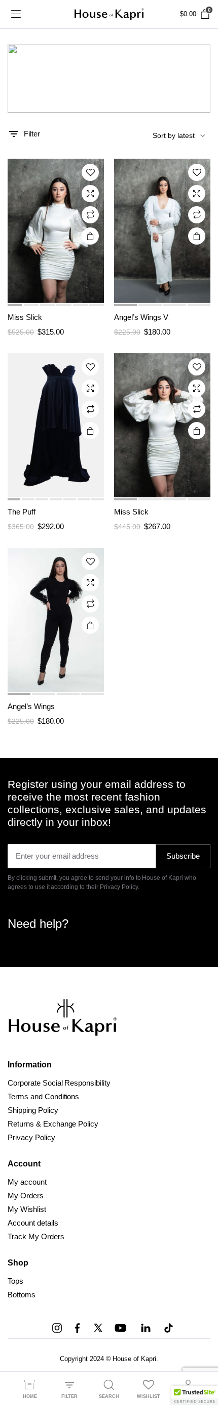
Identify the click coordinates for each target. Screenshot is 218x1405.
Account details (33, 1223)
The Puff (21, 511)
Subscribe (183, 856)
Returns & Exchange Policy (53, 1123)
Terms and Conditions (43, 1096)
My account (27, 1182)
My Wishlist (27, 1209)
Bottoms (21, 1294)
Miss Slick (25, 317)
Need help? (38, 923)
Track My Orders (36, 1236)
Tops (15, 1281)
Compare (90, 214)
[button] (90, 172)
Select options (90, 236)
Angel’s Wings (31, 706)
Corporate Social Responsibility (59, 1083)
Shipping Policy (33, 1110)
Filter (32, 133)
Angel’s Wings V (141, 317)
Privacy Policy (31, 1137)
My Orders (26, 1195)
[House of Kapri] (109, 14)
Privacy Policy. (119, 887)
